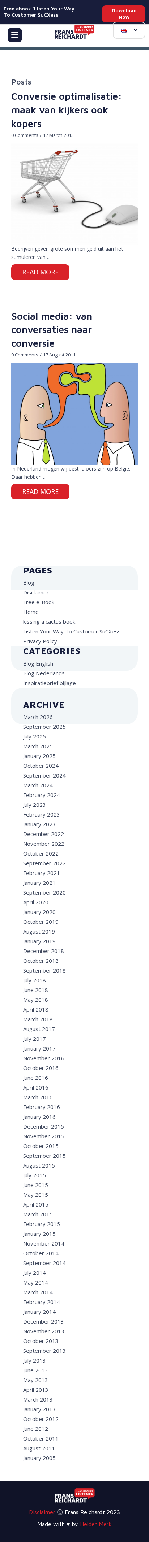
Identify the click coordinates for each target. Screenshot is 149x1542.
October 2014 (41, 1253)
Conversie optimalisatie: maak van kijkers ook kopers (66, 109)
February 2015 (41, 1223)
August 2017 (39, 1028)
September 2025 (44, 726)
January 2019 (39, 941)
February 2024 (41, 794)
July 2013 (34, 1360)
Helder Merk (96, 1524)
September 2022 (44, 863)
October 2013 (41, 1340)
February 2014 (41, 1301)
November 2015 (43, 1136)
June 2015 (35, 1184)
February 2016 (41, 1106)
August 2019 (39, 931)
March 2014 (38, 1292)
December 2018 (43, 950)
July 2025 (34, 736)
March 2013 (38, 1399)
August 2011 (39, 1448)
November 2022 (43, 843)
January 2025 (39, 755)
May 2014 (35, 1282)
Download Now (124, 13)
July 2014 (34, 1272)
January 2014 (39, 1311)
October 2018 (41, 960)
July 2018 (34, 980)
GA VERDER (40, 273)
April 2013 (35, 1389)
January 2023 (39, 824)
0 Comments (24, 135)
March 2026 (38, 716)
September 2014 (44, 1262)
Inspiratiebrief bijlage (49, 682)
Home (31, 611)
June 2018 (35, 989)
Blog (28, 582)
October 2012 (41, 1418)
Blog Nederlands (44, 673)
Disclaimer (36, 592)
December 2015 (43, 1126)
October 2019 (41, 921)
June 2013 (35, 1370)
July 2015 (34, 1175)
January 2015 (39, 1233)
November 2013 (43, 1331)
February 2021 (41, 872)
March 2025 (38, 746)
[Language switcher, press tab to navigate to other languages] (129, 30)
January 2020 (39, 911)
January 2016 (39, 1116)
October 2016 (41, 1067)
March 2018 (38, 1019)
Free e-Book (38, 602)
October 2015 (41, 1145)
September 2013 (44, 1350)
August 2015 (39, 1165)
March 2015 (38, 1214)
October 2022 (41, 853)
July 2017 (34, 1038)
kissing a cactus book (49, 621)
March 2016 (38, 1097)
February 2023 (41, 814)
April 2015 (35, 1204)
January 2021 (39, 882)
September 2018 (44, 970)
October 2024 (41, 765)
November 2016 (43, 1058)
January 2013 (39, 1409)
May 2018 (35, 999)
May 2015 (35, 1194)
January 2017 (39, 1048)
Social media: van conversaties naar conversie (51, 329)
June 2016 (35, 1077)
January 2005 (39, 1457)
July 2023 (34, 804)
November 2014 (43, 1243)
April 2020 (35, 902)
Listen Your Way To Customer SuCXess (72, 631)
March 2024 (38, 785)
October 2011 (41, 1438)
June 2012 (35, 1428)
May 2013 (35, 1379)
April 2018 (35, 1009)
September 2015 (44, 1155)
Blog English (38, 663)
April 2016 (35, 1087)
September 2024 (44, 775)
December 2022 (43, 833)
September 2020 (44, 892)
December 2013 (43, 1321)
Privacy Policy (40, 641)
